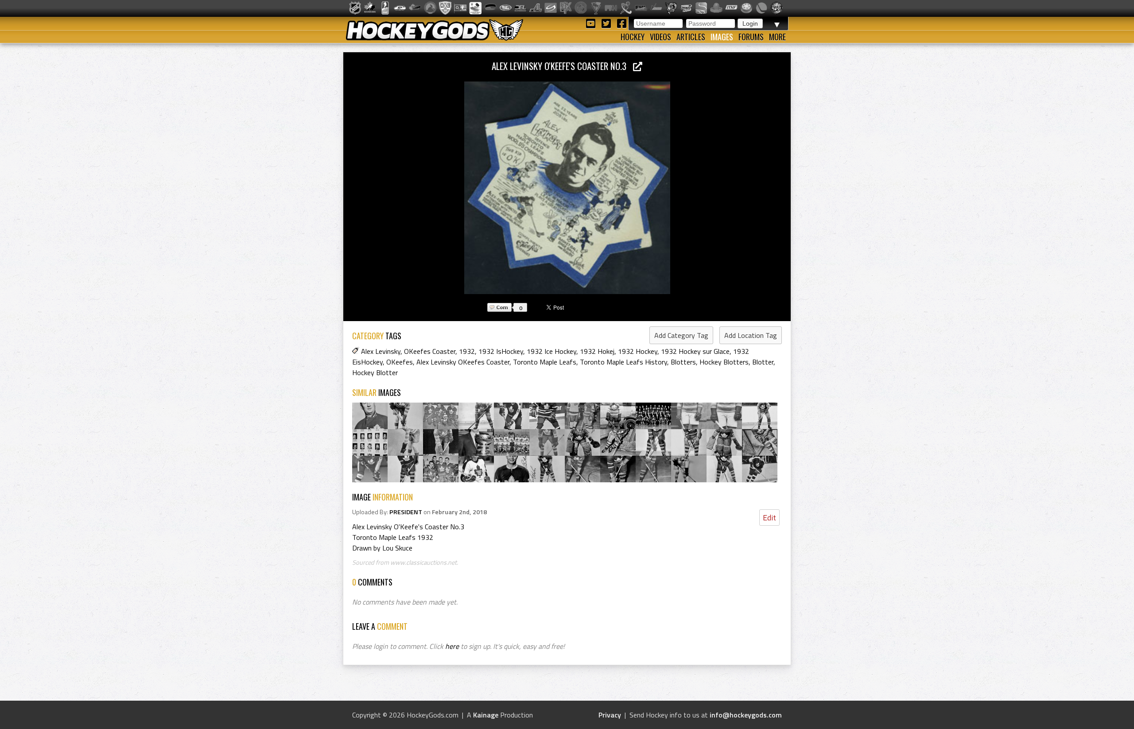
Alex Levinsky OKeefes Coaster (462, 362)
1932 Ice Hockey (551, 351)
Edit (769, 517)
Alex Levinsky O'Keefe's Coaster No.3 (562, 66)
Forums (751, 37)
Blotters (683, 362)
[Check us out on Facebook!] (621, 23)
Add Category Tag (681, 335)
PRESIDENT (405, 512)
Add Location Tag (750, 335)
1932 (467, 351)
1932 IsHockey (500, 351)
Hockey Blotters (724, 362)
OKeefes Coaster (429, 351)
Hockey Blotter (375, 372)
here (452, 646)
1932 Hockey (637, 351)
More (777, 37)
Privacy (609, 715)
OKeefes (399, 362)
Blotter (762, 362)
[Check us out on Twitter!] (607, 23)
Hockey (633, 37)
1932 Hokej (597, 351)
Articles (690, 37)
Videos (660, 37)
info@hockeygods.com (746, 715)
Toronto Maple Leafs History (623, 362)
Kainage (485, 715)
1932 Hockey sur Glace (695, 351)
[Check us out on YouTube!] (592, 23)
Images (722, 37)
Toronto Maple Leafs (544, 362)
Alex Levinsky (380, 351)
